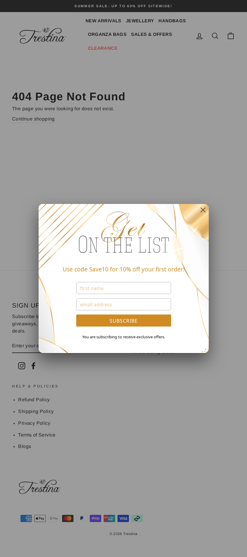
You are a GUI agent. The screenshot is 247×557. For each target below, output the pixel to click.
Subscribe (124, 321)
